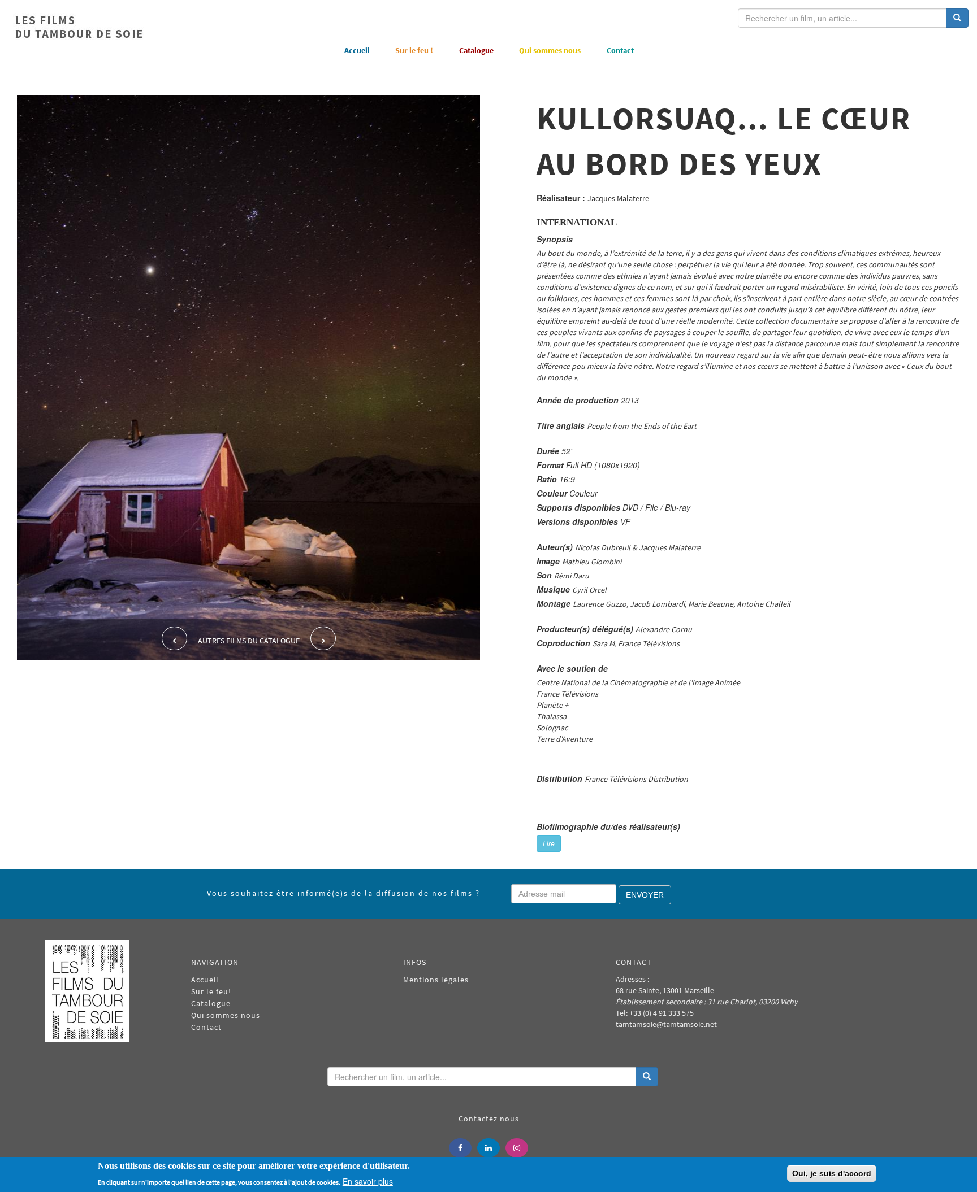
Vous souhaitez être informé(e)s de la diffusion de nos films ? (343, 893)
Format (550, 465)
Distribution (559, 778)
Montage (553, 603)
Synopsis (555, 239)
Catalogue (476, 50)
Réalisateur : (561, 197)
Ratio (547, 479)
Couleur (552, 493)
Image (548, 561)
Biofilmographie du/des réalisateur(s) (608, 826)
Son (544, 575)
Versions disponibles (577, 521)
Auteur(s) (555, 547)
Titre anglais (561, 425)
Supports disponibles (578, 507)
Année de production (578, 400)
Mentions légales (436, 980)
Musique (553, 589)
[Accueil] (79, 27)
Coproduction (563, 643)
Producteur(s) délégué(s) (585, 628)
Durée (548, 450)
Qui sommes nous (550, 50)
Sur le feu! (211, 991)
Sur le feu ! (414, 50)
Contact (620, 50)
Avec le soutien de (572, 668)
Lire (549, 843)
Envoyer (645, 894)
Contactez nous (489, 1118)
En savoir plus (368, 1180)
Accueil (357, 50)
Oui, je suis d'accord (831, 1173)
